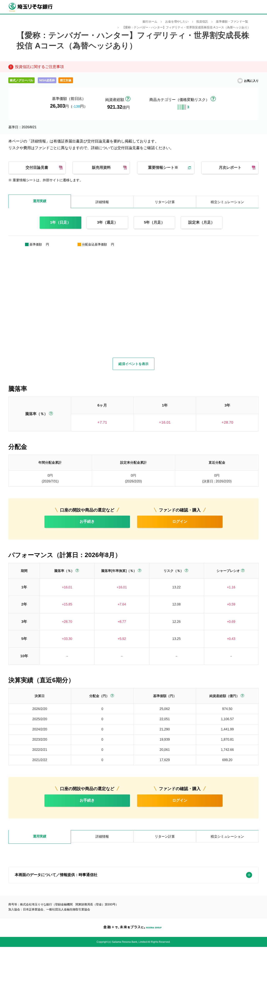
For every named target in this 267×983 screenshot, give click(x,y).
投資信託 (202, 21)
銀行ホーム (150, 21)
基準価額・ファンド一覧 (232, 21)
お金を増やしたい (177, 21)
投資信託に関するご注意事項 (39, 67)
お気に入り (251, 80)
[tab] (39, 837)
